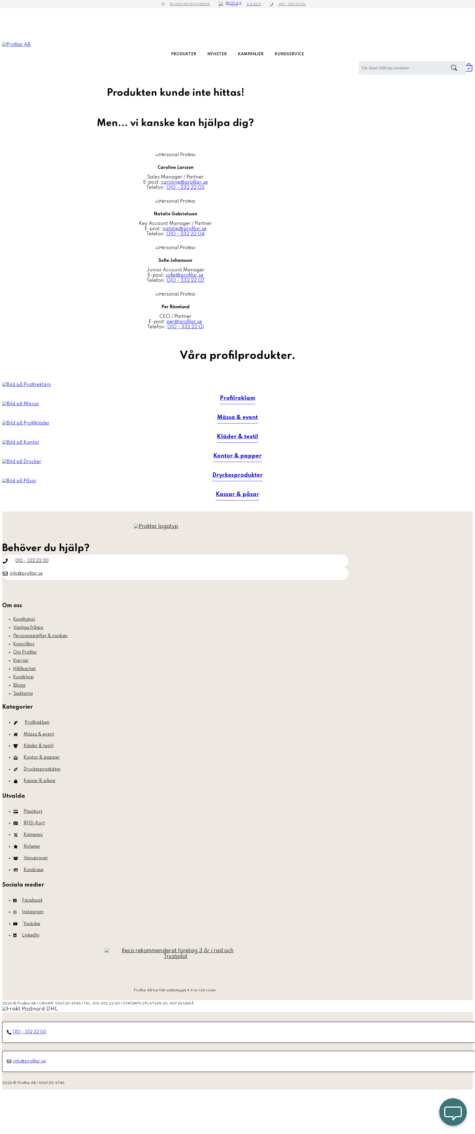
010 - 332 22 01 (185, 326)
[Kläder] (25, 423)
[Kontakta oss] (175, 965)
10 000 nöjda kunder (190, 4)
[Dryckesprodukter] (21, 461)
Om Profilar (25, 652)
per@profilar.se (184, 321)
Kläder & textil (38, 746)
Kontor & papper (42, 757)
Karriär (21, 661)
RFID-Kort (34, 823)
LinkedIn (30, 935)
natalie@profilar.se (184, 228)
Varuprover (36, 858)
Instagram (32, 912)
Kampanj (33, 835)
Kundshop (23, 677)
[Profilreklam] (26, 384)
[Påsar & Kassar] (19, 480)
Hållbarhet (24, 669)
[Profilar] (156, 526)
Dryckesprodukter (42, 769)
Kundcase (33, 870)
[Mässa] (20, 403)
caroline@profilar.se (184, 182)
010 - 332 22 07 (186, 280)
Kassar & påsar (40, 781)
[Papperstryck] (20, 442)
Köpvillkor (24, 644)
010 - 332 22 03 (185, 187)
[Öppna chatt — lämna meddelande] (453, 1112)
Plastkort (33, 812)
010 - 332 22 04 (185, 234)
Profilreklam (37, 722)
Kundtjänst (24, 619)
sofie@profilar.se (184, 275)
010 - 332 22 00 (292, 4)
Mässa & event (39, 734)
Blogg (19, 685)
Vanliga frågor (28, 628)
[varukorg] (469, 70)
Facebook (32, 900)
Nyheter (32, 846)
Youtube (31, 924)
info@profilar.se (26, 573)
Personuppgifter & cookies (40, 636)
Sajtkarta (23, 694)
